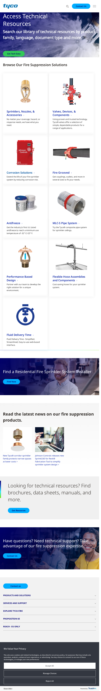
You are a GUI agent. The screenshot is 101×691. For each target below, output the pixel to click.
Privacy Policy (8, 688)
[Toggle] (94, 6)
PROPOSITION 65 (11, 618)
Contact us (15, 586)
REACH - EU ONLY (11, 626)
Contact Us (81, 6)
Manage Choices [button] (50, 673)
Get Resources (18, 510)
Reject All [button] (50, 681)
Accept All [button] (49, 666)
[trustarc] (92, 688)
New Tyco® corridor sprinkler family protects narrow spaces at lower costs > (17, 458)
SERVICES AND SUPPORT (15, 603)
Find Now (11, 381)
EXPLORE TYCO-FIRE (13, 611)
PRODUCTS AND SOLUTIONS (17, 595)
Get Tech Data (13, 53)
